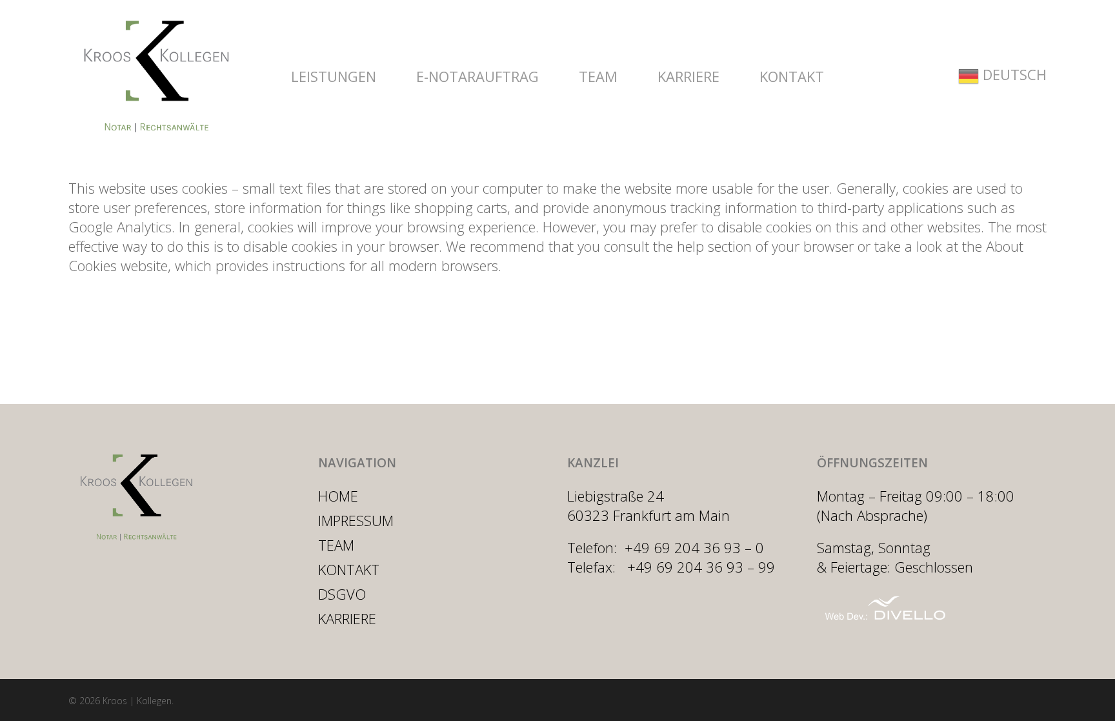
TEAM (336, 544)
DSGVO (342, 594)
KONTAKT (348, 569)
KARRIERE (347, 618)
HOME (338, 495)
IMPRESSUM (356, 520)
